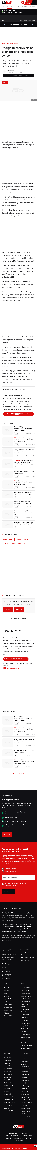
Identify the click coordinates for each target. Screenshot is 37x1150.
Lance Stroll (24, 1031)
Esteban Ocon (25, 1020)
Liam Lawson (25, 1040)
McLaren (6, 990)
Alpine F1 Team (9, 999)
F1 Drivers (32, 6)
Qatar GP (7, 1108)
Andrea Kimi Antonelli (24, 1005)
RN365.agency (26, 960)
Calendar (16, 6)
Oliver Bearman (26, 1043)
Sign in (7, 834)
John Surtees (25, 1114)
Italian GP (7, 1091)
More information (20, 24)
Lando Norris (18, 187)
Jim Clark (24, 1088)
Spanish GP (7, 1094)
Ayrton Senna (25, 1072)
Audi (5, 1002)
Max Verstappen (25, 926)
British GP (7, 1080)
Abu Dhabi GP (8, 1111)
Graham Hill (24, 1105)
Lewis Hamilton (14, 926)
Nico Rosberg (25, 1059)
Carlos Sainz (25, 1014)
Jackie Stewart (25, 1080)
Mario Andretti (25, 1117)
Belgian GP (7, 1083)
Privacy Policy (27, 1135)
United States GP (9, 1102)
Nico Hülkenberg (26, 1034)
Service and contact (27, 957)
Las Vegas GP (8, 1105)
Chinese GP (7, 1060)
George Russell (10, 43)
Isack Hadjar (25, 1009)
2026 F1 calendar (17, 935)
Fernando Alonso (7, 929)
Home (3, 6)
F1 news (9, 6)
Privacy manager (18, 1141)
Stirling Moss (25, 1097)
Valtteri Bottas (25, 1023)
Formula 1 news (16, 543)
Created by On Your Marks (22, 1138)
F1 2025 (5, 543)
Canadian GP (8, 1068)
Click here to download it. (11, 668)
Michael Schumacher (25, 1065)
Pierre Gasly (24, 1029)
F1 (25, 543)
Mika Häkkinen (25, 1083)
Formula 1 (27, 539)
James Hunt (24, 1077)
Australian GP (8, 1057)
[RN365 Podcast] (22, 2)
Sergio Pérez (25, 1017)
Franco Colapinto (26, 1045)
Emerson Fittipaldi (26, 1102)
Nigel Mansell (25, 1094)
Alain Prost (24, 1061)
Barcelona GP (8, 1074)
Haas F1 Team (8, 1007)
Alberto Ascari (25, 1069)
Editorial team (13, 1133)
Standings (24, 6)
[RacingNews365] (7, 2)
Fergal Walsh (11, 70)
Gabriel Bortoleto (26, 1048)
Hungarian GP (8, 1085)
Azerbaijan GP (8, 1097)
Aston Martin (8, 1004)
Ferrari (6, 993)
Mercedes (6, 548)
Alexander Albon (26, 1037)
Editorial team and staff (26, 953)
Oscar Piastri (25, 1012)
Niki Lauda (24, 1091)
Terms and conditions (12, 1135)
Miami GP (7, 1066)
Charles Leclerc (20, 931)
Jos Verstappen (26, 1086)
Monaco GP (7, 1071)
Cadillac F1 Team (9, 1016)
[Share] (26, 71)
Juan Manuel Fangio (27, 1100)
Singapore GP (8, 1099)
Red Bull (6, 988)
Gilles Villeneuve (26, 1074)
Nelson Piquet (25, 1108)
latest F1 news (12, 913)
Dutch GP (7, 1088)
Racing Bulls (8, 1010)
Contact (8, 1138)
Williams (6, 1013)
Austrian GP (7, 1077)
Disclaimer (24, 1133)
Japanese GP (8, 1063)
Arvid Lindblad (25, 1026)
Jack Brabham (25, 1111)
